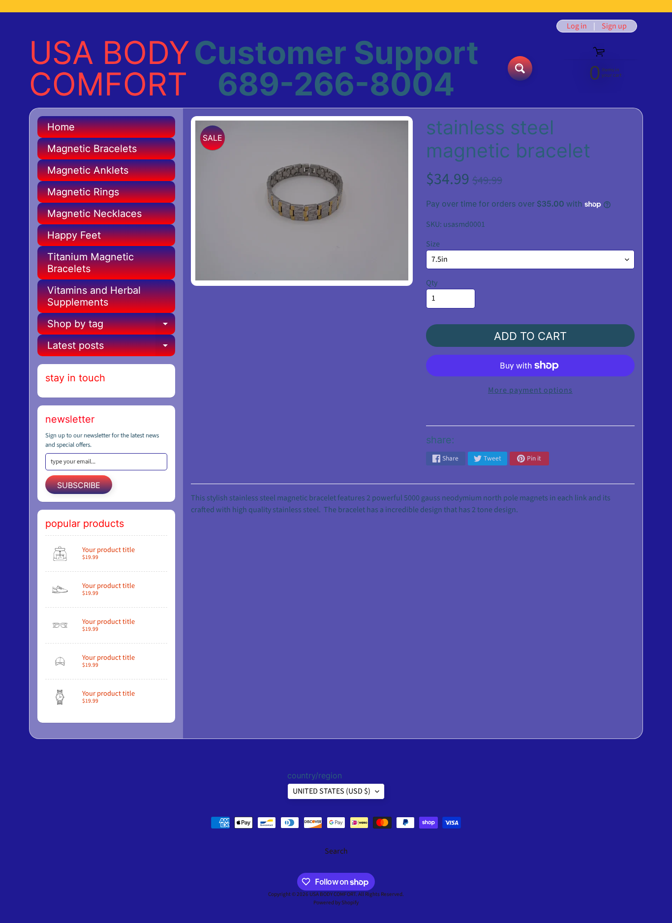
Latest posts (111, 347)
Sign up (614, 26)
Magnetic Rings (83, 192)
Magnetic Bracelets (92, 148)
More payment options (530, 390)
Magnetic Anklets (87, 170)
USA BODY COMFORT (109, 68)
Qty (431, 282)
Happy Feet (74, 235)
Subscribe (78, 485)
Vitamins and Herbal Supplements (94, 296)
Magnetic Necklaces (94, 213)
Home (61, 127)
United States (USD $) (331, 791)
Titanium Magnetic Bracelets (90, 263)
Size (433, 244)
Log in (577, 26)
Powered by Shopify (336, 902)
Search (336, 851)
